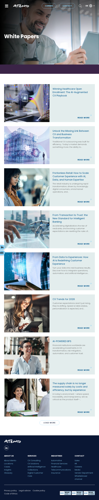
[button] (49, 422)
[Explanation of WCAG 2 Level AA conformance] (78, 494)
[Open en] (94, 6)
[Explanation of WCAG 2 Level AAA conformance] (89, 494)
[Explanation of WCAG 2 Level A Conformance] (66, 494)
